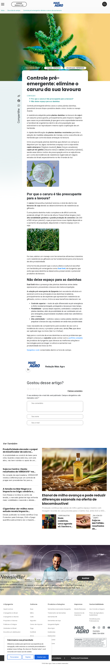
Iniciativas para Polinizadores (94, 620)
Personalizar (14, 657)
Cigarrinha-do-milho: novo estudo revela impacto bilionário (18, 510)
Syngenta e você (33, 350)
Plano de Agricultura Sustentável (96, 614)
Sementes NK (52, 617)
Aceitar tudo (41, 657)
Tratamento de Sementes (57, 613)
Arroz (32, 636)
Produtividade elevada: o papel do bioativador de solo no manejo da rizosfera (20, 450)
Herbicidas (51, 636)
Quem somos (8, 609)
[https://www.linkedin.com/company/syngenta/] (104, 627)
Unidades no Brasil (9, 628)
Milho (32, 613)
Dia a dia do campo (14, 10)
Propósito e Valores (10, 621)
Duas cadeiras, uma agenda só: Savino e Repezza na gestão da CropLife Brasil (65, 522)
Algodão (33, 621)
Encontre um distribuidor (12, 632)
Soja (31, 609)
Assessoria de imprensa (79, 614)
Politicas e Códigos (10, 624)
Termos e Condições (53, 658)
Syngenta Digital (53, 624)
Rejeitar (28, 657)
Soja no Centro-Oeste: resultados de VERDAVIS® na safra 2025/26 (18, 470)
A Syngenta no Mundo (11, 617)
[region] (28, 649)
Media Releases (80, 609)
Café (32, 617)
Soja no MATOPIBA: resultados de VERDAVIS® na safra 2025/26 (98, 524)
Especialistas (64, 515)
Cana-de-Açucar (36, 624)
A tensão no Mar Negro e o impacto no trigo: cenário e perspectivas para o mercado (19, 490)
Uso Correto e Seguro (97, 609)
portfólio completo (76, 338)
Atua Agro (51, 628)
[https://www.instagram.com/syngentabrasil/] (99, 627)
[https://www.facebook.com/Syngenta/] (94, 627)
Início (3, 10)
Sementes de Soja (54, 621)
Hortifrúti (33, 632)
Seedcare (51, 644)
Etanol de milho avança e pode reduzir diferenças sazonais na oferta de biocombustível (74, 499)
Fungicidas (51, 640)
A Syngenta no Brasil (10, 613)
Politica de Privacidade (79, 658)
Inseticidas (51, 632)
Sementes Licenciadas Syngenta (59, 609)
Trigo (32, 628)
